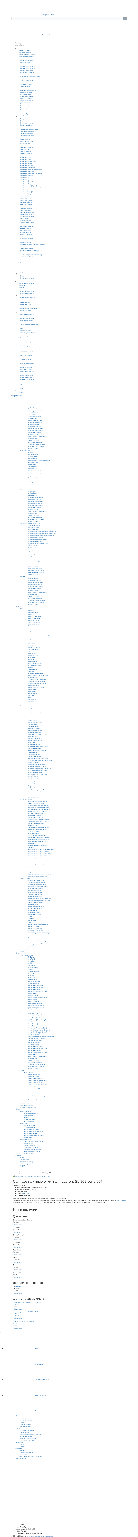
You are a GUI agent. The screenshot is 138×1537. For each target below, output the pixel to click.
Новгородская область (26, 133)
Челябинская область (26, 249)
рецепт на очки (33, 448)
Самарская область (25, 208)
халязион (31, 702)
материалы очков (33, 983)
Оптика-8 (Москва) (34, 1034)
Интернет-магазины (26, 955)
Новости (22, 400)
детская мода (32, 724)
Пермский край (24, 149)
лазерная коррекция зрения (37, 683)
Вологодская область (26, 70)
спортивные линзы (34, 744)
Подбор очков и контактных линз (30, 523)
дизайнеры (31, 452)
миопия (30, 645)
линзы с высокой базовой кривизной (40, 768)
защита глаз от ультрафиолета (38, 675)
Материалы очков (33, 527)
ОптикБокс (31, 975)
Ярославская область (26, 257)
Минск (21, 276)
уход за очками (33, 720)
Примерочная (24, 1160)
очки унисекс (32, 414)
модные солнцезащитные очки (38, 771)
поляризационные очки (35, 783)
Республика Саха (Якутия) (28, 186)
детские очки (32, 714)
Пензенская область (26, 147)
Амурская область (25, 52)
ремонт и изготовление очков (37, 716)
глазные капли (32, 669)
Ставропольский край (26, 222)
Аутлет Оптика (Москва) (35, 1016)
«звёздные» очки (33, 402)
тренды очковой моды (35, 420)
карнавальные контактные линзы (38, 819)
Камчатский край (25, 95)
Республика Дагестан (26, 165)
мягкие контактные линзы (36, 823)
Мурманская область (26, 125)
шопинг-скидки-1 (29, 1072)
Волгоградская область (27, 68)
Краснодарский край (26, 103)
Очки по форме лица (26, 1162)
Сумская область (25, 359)
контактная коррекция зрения (37, 801)
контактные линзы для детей (37, 821)
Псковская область (25, 153)
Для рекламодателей (26, 1452)
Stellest (30, 922)
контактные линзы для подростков (39, 852)
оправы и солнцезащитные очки (38, 410)
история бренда (33, 467)
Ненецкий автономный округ (28, 129)
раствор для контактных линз (37, 835)
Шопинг (18, 953)
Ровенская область (25, 355)
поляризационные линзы (36, 503)
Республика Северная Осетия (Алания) (32, 188)
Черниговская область (26, 377)
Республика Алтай (25, 159)
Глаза (21, 608)
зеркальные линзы (34, 728)
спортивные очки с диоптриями (38, 746)
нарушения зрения (34, 623)
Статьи (17, 1428)
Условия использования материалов (41, 1536)
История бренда (33, 578)
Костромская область (26, 101)
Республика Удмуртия (26, 194)
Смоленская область (26, 220)
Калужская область (25, 92)
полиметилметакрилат (35, 868)
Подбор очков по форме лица (37, 540)
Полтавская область (26, 351)
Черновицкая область (26, 379)
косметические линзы (35, 860)
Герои (21, 489)
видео (30, 404)
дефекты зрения (33, 434)
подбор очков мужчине (35, 985)
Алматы (22, 285)
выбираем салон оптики (36, 428)
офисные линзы (33, 736)
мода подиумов (33, 456)
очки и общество (33, 412)
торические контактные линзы (37, 876)
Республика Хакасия (26, 196)
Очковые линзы (24, 878)
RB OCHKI (31, 963)
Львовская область (25, 339)
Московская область (26, 123)
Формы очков (32, 548)
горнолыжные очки (34, 754)
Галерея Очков (32, 967)
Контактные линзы (25, 799)
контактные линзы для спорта (37, 856)
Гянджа (21, 388)
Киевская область (25, 331)
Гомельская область (26, 270)
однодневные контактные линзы (38, 827)
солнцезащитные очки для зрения (39, 789)
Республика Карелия (26, 176)
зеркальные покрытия (35, 929)
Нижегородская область (27, 131)
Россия (48, 15)
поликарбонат (32, 945)
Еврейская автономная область (29, 76)
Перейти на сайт (18, 1286)
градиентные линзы (34, 756)
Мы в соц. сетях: (20, 1458)
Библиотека (19, 1442)
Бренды (22, 576)
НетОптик (31, 973)
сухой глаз (31, 696)
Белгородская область (26, 60)
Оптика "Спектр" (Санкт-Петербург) (39, 1030)
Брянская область (25, 62)
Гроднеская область (26, 272)
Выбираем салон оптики (27, 1107)
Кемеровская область (26, 97)
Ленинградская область (27, 113)
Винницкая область (25, 302)
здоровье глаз (32, 438)
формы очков (32, 993)
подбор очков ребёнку (35, 989)
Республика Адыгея (25, 157)
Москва (21, 121)
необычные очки (33, 529)
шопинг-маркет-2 (25, 1123)
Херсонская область (26, 369)
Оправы (22, 1422)
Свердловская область (26, 216)
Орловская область (25, 143)
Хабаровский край (25, 242)
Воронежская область (26, 72)
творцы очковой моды (35, 471)
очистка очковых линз (35, 773)
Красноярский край (25, 105)
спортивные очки (33, 718)
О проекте (18, 1448)
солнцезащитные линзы (35, 430)
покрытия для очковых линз (37, 884)
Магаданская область (26, 119)
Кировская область (25, 99)
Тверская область (25, 228)
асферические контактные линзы (39, 839)
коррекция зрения (34, 621)
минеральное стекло (34, 935)
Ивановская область (26, 84)
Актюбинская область (26, 283)
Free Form (31, 918)
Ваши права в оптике (26, 1105)
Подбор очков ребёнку (35, 542)
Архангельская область (27, 54)
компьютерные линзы (35, 730)
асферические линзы (35, 892)
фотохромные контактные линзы (38, 837)
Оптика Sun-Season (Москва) (37, 1032)
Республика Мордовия (26, 184)
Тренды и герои (24, 450)
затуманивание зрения (35, 673)
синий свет (31, 657)
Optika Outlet (32, 961)
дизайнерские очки (34, 479)
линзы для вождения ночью (37, 766)
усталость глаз (32, 700)
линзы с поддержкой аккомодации (39, 933)
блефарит (31, 667)
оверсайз (31, 483)
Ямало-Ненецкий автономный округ (31, 255)
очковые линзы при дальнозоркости (39, 943)
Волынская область (25, 304)
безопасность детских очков (37, 750)
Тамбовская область (26, 226)
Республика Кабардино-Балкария (30, 169)
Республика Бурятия (26, 163)
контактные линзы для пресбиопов (39, 854)
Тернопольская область (27, 363)
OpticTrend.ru (32, 959)
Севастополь (23, 218)
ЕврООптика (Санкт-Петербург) (38, 1020)
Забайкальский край (26, 80)
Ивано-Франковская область (28, 325)
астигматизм (32, 627)
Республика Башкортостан (28, 161)
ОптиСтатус (31, 977)
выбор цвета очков (34, 981)
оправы (26, 1117)
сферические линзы (34, 912)
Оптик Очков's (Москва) (35, 1024)
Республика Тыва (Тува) (27, 192)
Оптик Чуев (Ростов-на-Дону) (37, 1028)
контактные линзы (34, 637)
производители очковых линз (37, 886)
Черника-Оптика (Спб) (35, 1040)
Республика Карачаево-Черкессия (30, 174)
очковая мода (32, 458)
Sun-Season (31, 965)
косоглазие (31, 643)
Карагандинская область (27, 291)
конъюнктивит (32, 641)
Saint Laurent (26, 1193)
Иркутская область (25, 86)
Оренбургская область (26, 141)
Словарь (22, 951)
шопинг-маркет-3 (25, 1139)
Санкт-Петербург (25, 210)
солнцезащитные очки (35, 708)
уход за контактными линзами (37, 811)
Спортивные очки (25, 1424)
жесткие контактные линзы (36, 817)
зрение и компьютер (34, 617)
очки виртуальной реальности (37, 775)
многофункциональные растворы (39, 864)
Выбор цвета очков (34, 525)
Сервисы (18, 1156)
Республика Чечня (25, 198)
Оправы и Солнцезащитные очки (30, 1434)
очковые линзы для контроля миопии (40, 939)
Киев (21, 329)
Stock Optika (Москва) (35, 1014)
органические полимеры (36, 937)
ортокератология (33, 685)
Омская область (24, 139)
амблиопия (31, 659)
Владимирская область (27, 66)
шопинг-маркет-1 (25, 1111)
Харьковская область (26, 367)
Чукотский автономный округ (28, 251)
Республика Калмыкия (26, 172)
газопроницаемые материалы (37, 845)
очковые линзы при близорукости (39, 941)
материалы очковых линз (36, 880)
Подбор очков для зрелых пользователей (41, 535)
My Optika (31, 957)
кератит (30, 633)
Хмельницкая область (26, 371)
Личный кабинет (47, 35)
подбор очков (32, 689)
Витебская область (25, 266)
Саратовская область (26, 212)
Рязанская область (25, 204)
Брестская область (25, 262)
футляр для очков (33, 797)
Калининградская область (28, 90)
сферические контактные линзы (38, 872)
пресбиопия (32, 653)
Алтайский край (24, 50)
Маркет (17, 1109)
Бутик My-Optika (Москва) (36, 1018)
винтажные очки (33, 406)
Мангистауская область (27, 297)
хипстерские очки (33, 424)
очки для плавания (34, 738)
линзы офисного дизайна (36, 931)
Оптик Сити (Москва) (34, 1026)
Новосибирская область (27, 135)
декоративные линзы (34, 815)
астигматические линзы (35, 890)
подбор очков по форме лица (37, 987)
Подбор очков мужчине (35, 537)
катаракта (31, 631)
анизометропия (33, 661)
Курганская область (25, 107)
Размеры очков (33, 546)
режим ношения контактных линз (39, 809)
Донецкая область (25, 310)
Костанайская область (26, 293)
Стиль (17, 398)
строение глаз (32, 694)
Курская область (24, 109)
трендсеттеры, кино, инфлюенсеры (39, 460)
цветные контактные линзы (36, 813)
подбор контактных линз (36, 687)
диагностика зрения (34, 629)
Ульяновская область (26, 238)
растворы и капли (29, 1121)
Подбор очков (24, 1432)
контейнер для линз (34, 858)
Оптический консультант (27, 1430)
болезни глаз (32, 610)
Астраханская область (26, 56)
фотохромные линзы (34, 432)
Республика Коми (25, 178)
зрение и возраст (33, 440)
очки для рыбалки (33, 779)
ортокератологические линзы (37, 829)
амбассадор (32, 465)
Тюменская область (26, 234)
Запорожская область (26, 320)
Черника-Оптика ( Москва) (36, 1038)
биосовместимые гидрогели (37, 841)
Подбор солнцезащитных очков (38, 544)
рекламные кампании (35, 416)
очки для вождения (34, 710)
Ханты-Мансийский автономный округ (32, 244)
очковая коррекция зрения (36, 882)
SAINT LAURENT (121, 1200)
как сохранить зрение (35, 442)
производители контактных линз (38, 807)
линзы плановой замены (36, 862)
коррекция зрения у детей (36, 444)
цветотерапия (32, 704)
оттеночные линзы (34, 831)
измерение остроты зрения (37, 679)
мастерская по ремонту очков (37, 734)
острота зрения (33, 649)
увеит (29, 698)
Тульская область (25, 232)
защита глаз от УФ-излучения (37, 436)
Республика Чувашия (26, 200)
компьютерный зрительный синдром (40, 635)
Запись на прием (25, 1164)
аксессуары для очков (35, 722)
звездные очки (32, 481)
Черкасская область (26, 375)
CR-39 (30, 916)
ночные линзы (32, 825)
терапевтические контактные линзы (39, 874)
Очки (21, 706)
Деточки (30, 969)
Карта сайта (23, 1454)
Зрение (17, 606)
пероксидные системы (35, 866)
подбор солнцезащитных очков (38, 991)
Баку (21, 384)
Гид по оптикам (24, 1103)
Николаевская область (26, 343)
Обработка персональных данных (30, 1456)
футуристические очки (35, 422)
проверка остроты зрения (36, 446)
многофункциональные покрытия (39, 900)
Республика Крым (25, 180)
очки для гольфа (33, 777)
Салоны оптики (24, 1012)
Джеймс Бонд (32, 408)
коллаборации (32, 469)
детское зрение (33, 612)
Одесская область (25, 347)
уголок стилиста (33, 463)
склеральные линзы (34, 870)
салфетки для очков (34, 787)
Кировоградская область (27, 333)
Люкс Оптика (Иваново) (35, 1022)
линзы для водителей (35, 732)
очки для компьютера (35, 712)
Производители (24, 949)
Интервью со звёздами (35, 497)
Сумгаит (22, 392)
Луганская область (25, 337)
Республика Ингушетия (27, 167)
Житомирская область (26, 314)
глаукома (31, 671)
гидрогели (31, 848)
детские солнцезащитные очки (38, 758)
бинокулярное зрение (35, 663)
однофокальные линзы (35, 902)
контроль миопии (33, 639)
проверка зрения (33, 625)
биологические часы (34, 665)
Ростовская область (25, 202)
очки (29, 651)
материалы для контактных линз (38, 805)
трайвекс (30, 947)
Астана (21, 287)
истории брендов (33, 454)
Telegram (22, 1166)
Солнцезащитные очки (27, 1418)
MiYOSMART (32, 920)
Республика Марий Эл (26, 182)
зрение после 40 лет (34, 619)
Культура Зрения (33, 971)
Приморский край (25, 151)
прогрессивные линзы (35, 785)
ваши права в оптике (34, 426)
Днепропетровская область (28, 308)
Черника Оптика (33, 979)
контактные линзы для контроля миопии (41, 850)
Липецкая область (25, 115)
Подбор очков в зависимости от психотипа (42, 531)
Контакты (22, 1450)
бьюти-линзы (32, 843)
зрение (30, 614)
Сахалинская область (26, 214)
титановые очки (33, 418)
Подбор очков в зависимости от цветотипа (42, 533)
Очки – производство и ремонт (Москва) (41, 1036)
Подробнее (18, 1225)
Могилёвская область (26, 278)
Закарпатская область (26, 318)
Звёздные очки (32, 495)
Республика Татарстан (26, 190)
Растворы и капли (25, 1426)
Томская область (25, 230)
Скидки (21, 1070)
